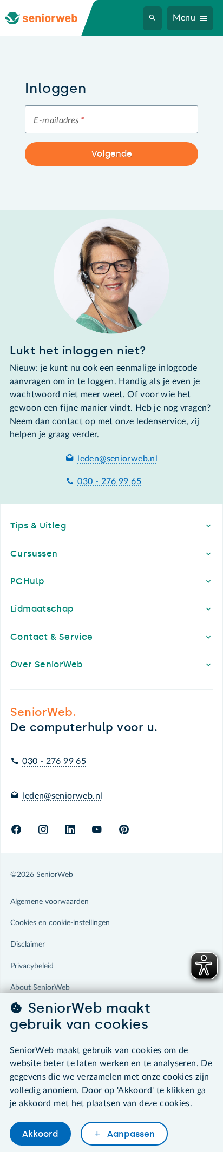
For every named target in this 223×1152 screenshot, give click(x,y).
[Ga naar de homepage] (50, 18)
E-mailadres (59, 120)
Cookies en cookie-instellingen (60, 923)
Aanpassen (130, 1134)
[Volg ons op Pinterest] (124, 830)
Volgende (111, 154)
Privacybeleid (32, 966)
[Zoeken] (152, 18)
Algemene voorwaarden (49, 902)
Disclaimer (27, 944)
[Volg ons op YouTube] (96, 830)
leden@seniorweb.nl (117, 458)
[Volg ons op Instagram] (43, 830)
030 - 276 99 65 (109, 481)
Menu (184, 18)
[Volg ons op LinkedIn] (70, 830)
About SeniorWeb (40, 988)
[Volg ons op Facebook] (16, 830)
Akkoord (40, 1134)
